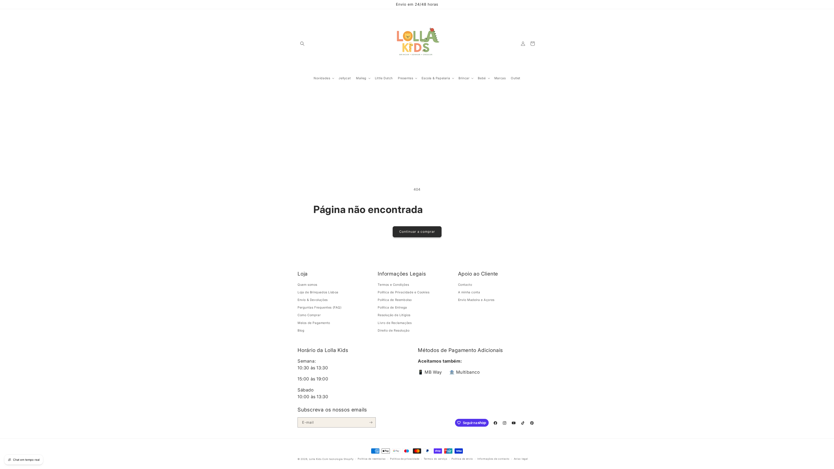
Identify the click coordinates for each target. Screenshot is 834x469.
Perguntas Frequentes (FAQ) (320, 307)
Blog (301, 330)
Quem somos (307, 284)
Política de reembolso (372, 458)
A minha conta (469, 292)
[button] (302, 43)
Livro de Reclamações (395, 323)
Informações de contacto (493, 458)
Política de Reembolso (395, 300)
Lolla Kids (315, 459)
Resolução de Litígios (394, 315)
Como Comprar (309, 315)
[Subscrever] (371, 422)
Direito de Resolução (393, 330)
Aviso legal (521, 458)
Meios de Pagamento (314, 323)
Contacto (465, 284)
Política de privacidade (404, 458)
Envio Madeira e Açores (476, 300)
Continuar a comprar (417, 232)
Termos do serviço (435, 458)
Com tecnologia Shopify (337, 459)
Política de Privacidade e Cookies (403, 292)
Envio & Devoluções (313, 300)
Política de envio (462, 458)
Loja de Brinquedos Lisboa (318, 292)
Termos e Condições (393, 284)
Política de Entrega (392, 307)
